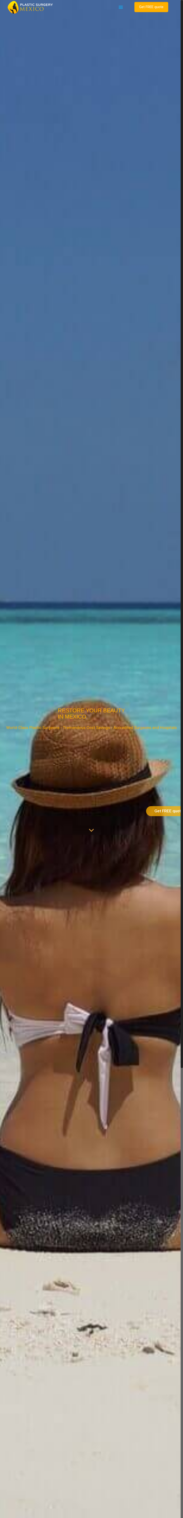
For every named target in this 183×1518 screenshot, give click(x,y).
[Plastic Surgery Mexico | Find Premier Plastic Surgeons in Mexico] (30, 7)
